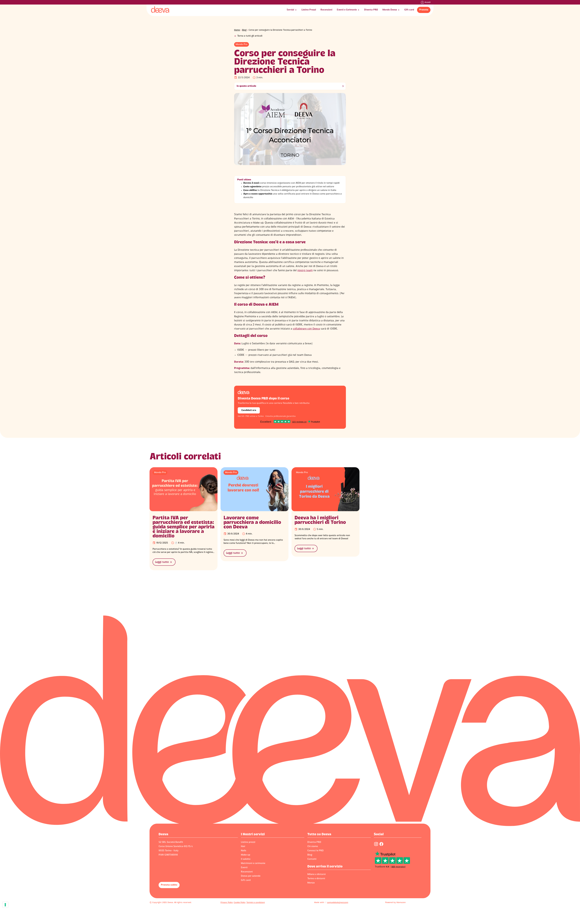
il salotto (245, 859)
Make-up (245, 855)
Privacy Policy (227, 903)
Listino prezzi (248, 842)
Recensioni (247, 872)
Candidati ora (248, 410)
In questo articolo (246, 86)
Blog (244, 30)
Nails (243, 851)
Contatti (311, 859)
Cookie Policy (240, 903)
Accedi (427, 2)
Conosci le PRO (315, 851)
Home (237, 30)
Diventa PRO (314, 842)
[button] (291, 10)
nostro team (305, 270)
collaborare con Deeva (306, 329)
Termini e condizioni (255, 903)
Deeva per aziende (250, 876)
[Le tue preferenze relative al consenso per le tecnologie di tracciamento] (5, 905)
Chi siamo (312, 846)
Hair (243, 846)
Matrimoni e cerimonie (253, 863)
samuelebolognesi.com (337, 903)
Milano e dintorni (316, 874)
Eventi (244, 868)
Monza (311, 883)
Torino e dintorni (316, 879)
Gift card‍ (246, 880)
